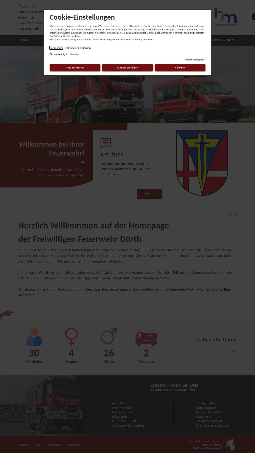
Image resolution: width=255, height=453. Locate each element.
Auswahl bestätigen (127, 67)
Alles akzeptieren (75, 67)
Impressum (56, 47)
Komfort (74, 54)
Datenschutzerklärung (78, 47)
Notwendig (59, 54)
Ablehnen (180, 67)
